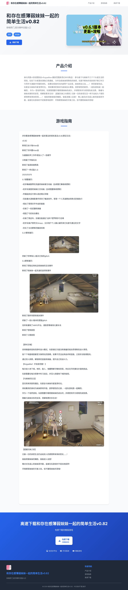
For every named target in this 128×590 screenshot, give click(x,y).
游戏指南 (104, 3)
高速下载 (117, 3)
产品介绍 (91, 3)
